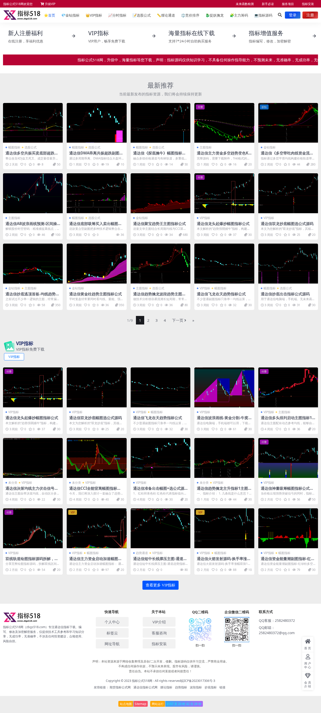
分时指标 (117, 15)
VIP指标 (94, 15)
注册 (310, 15)
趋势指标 (181, 687)
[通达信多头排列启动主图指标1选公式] (288, 387)
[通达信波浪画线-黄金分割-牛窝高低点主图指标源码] (224, 387)
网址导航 (112, 643)
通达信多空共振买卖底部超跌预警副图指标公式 (32, 155)
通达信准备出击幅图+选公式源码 (158, 490)
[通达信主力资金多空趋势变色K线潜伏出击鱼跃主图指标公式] (224, 123)
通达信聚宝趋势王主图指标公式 (159, 223)
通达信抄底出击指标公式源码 (285, 293)
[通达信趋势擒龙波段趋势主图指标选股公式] (160, 264)
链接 (222, 687)
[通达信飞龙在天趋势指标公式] (224, 264)
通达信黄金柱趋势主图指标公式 (95, 293)
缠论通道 (166, 15)
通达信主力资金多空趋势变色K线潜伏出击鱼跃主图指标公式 (222, 155)
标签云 (112, 632)
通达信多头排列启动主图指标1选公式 (286, 420)
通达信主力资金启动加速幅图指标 (95, 561)
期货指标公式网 (120, 687)
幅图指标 (14, 147)
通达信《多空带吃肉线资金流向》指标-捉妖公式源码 (285, 155)
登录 (292, 15)
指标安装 (308, 4)
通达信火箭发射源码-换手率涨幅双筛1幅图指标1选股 (224, 561)
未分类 (12, 482)
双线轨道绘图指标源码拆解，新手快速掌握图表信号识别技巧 (32, 561)
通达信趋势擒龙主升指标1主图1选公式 (223, 490)
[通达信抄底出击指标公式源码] (288, 264)
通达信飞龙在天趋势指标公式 (221, 293)
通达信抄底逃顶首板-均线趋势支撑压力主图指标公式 (32, 296)
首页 (49, 15)
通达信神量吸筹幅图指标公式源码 (287, 490)
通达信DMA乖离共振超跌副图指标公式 (96, 155)
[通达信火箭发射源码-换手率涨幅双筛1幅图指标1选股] (224, 528)
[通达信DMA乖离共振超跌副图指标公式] (96, 123)
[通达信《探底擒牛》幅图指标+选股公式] (160, 123)
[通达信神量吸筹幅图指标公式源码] (288, 458)
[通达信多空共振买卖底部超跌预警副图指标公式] (33, 123)
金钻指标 (70, 15)
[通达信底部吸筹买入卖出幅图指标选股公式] (96, 193)
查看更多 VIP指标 (160, 585)
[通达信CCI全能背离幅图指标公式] (96, 458)
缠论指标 (166, 687)
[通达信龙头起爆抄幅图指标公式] (224, 193)
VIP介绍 (159, 621)
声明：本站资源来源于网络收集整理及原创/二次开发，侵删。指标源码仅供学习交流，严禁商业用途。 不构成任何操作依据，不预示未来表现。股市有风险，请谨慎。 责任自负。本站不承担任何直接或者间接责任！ (160, 666)
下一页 (177, 320)
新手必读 (268, 4)
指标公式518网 (142, 681)
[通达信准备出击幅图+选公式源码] (160, 458)
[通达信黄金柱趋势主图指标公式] (96, 264)
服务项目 (288, 4)
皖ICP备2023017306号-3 (198, 681)
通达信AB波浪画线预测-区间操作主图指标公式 (31, 226)
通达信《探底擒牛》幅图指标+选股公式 (157, 155)
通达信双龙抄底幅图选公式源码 (287, 223)
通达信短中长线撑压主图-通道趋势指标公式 (160, 561)
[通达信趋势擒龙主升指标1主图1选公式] (224, 458)
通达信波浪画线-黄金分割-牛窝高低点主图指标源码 (222, 420)
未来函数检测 (245, 4)
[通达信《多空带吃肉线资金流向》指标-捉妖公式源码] (288, 123)
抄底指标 (211, 687)
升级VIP (49, 4)
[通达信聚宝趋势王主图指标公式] (160, 193)
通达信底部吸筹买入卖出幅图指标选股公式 (95, 226)
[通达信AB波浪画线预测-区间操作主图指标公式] (33, 193)
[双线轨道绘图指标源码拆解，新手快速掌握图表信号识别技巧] (33, 528)
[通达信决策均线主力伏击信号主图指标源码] (33, 458)
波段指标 (196, 687)
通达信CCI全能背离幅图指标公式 (95, 490)
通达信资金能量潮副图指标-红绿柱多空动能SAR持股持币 (288, 561)
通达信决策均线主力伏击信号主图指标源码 (32, 490)
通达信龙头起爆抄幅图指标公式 (223, 223)
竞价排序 (190, 15)
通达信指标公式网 (145, 687)
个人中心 (112, 621)
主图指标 (206, 147)
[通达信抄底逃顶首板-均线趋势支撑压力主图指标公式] (33, 264)
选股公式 (141, 15)
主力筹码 (239, 15)
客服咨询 (159, 632)
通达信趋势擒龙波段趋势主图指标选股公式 (159, 296)
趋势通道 (142, 553)
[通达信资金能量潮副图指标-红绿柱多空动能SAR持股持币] (288, 528)
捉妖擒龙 (214, 15)
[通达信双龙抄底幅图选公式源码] (288, 193)
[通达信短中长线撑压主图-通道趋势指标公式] (160, 528)
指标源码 (263, 15)
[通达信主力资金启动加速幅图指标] (96, 528)
